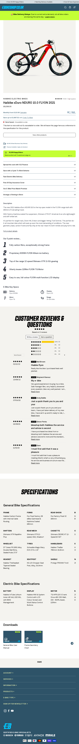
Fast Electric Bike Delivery (12, 177)
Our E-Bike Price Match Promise (15, 189)
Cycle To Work (28, 118)
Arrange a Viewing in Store (13, 195)
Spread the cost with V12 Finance (15, 165)
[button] (58, 99)
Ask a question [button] (46, 337)
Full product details (10, 231)
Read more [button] (35, 391)
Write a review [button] (32, 337)
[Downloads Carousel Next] (72, 643)
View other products (39, 135)
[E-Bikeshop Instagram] (5, 711)
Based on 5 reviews (39, 332)
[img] (17, 361)
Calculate (23, 112)
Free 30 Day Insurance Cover (13, 183)
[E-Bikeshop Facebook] (8, 711)
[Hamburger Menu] (74, 7)
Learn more (50, 17)
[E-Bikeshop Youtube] (12, 711)
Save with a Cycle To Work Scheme (16, 171)
